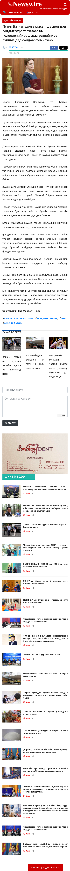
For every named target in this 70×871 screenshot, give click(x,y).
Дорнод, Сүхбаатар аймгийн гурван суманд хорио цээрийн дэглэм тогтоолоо (45, 750)
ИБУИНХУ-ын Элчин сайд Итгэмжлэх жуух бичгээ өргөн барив (45, 601)
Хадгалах (10, 423)
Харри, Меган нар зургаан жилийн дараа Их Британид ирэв (45, 525)
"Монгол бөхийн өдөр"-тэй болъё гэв (41, 655)
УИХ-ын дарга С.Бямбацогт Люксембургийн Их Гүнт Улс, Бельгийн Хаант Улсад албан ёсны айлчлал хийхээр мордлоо (45, 638)
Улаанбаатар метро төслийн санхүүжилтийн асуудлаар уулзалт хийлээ (45, 620)
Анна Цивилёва (12, 323)
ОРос (64, 318)
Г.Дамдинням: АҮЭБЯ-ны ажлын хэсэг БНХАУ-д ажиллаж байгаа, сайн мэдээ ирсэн (45, 845)
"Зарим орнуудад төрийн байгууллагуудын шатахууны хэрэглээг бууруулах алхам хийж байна (45, 695)
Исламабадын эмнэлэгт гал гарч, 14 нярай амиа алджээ (45, 675)
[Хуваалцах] (54, 47)
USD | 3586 (34, 12)
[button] (33, 471)
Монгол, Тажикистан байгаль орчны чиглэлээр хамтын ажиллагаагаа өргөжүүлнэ (45, 488)
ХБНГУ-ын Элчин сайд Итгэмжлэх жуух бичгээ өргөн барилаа (45, 582)
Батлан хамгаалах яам (18, 318)
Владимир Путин (47, 318)
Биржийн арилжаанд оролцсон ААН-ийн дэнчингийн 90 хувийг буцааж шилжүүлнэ (45, 769)
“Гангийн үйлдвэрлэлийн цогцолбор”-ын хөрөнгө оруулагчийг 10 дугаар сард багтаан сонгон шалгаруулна (45, 789)
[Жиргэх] (63, 47)
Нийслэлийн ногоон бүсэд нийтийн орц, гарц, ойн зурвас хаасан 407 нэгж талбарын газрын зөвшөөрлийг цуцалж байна (45, 508)
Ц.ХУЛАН (14, 47)
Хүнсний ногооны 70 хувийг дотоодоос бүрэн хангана (45, 712)
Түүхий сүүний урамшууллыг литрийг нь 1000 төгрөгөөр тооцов (45, 731)
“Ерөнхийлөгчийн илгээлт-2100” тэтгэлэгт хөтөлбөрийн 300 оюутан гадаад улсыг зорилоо (45, 547)
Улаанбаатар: (15, 12)
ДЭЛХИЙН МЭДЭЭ (12, 20)
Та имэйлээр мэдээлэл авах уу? (45, 867)
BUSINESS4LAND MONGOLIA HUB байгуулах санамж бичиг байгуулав (45, 565)
